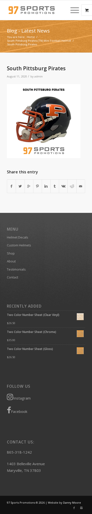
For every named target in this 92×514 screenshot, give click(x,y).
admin (38, 76)
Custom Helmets (19, 245)
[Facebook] (74, 508)
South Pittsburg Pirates (36, 68)
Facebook (19, 411)
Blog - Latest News (28, 30)
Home (31, 37)
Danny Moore (72, 502)
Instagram (22, 398)
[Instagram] (81, 508)
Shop (11, 253)
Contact (12, 277)
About (11, 261)
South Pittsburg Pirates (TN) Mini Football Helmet (39, 40)
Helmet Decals (17, 237)
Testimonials (16, 269)
